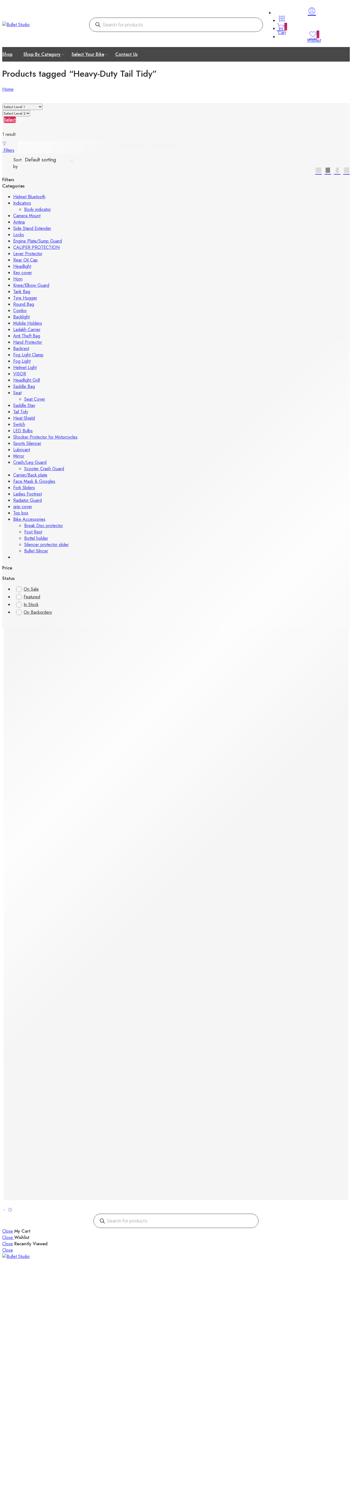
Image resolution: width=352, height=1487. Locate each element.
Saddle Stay (24, 405)
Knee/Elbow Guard (31, 285)
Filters (8, 150)
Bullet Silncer (36, 551)
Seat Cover (34, 399)
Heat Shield (24, 418)
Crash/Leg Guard (29, 462)
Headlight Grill (26, 380)
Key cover (22, 272)
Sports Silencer (27, 443)
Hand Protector (27, 342)
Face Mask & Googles (34, 481)
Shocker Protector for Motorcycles (45, 437)
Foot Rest (33, 532)
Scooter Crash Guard (44, 469)
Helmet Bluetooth (29, 197)
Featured (32, 597)
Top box (20, 513)
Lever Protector (27, 253)
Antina (19, 222)
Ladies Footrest (27, 494)
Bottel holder (36, 538)
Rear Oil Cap (25, 260)
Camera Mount (26, 216)
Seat (17, 393)
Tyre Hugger (25, 298)
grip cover (22, 506)
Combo (20, 310)
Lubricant (21, 450)
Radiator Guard (27, 500)
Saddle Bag (24, 386)
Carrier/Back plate (30, 475)
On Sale (31, 589)
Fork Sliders (24, 487)
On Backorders (38, 612)
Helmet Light (25, 367)
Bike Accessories (29, 519)
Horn (18, 279)
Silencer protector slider (46, 544)
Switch (19, 424)
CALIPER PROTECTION (36, 247)
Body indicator (37, 209)
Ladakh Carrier (26, 329)
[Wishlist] (19, 633)
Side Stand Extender (32, 228)
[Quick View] (25, 633)
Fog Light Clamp (28, 355)
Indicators (22, 203)
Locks (18, 235)
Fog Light (22, 361)
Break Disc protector (43, 525)
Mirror (18, 456)
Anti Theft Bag (26, 336)
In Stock (31, 604)
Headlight (22, 266)
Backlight (21, 317)
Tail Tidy (20, 412)
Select (10, 120)
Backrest (21, 348)
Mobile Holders (27, 323)
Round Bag (23, 304)
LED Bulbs (23, 431)
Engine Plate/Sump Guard (37, 241)
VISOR (19, 374)
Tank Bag (21, 291)
